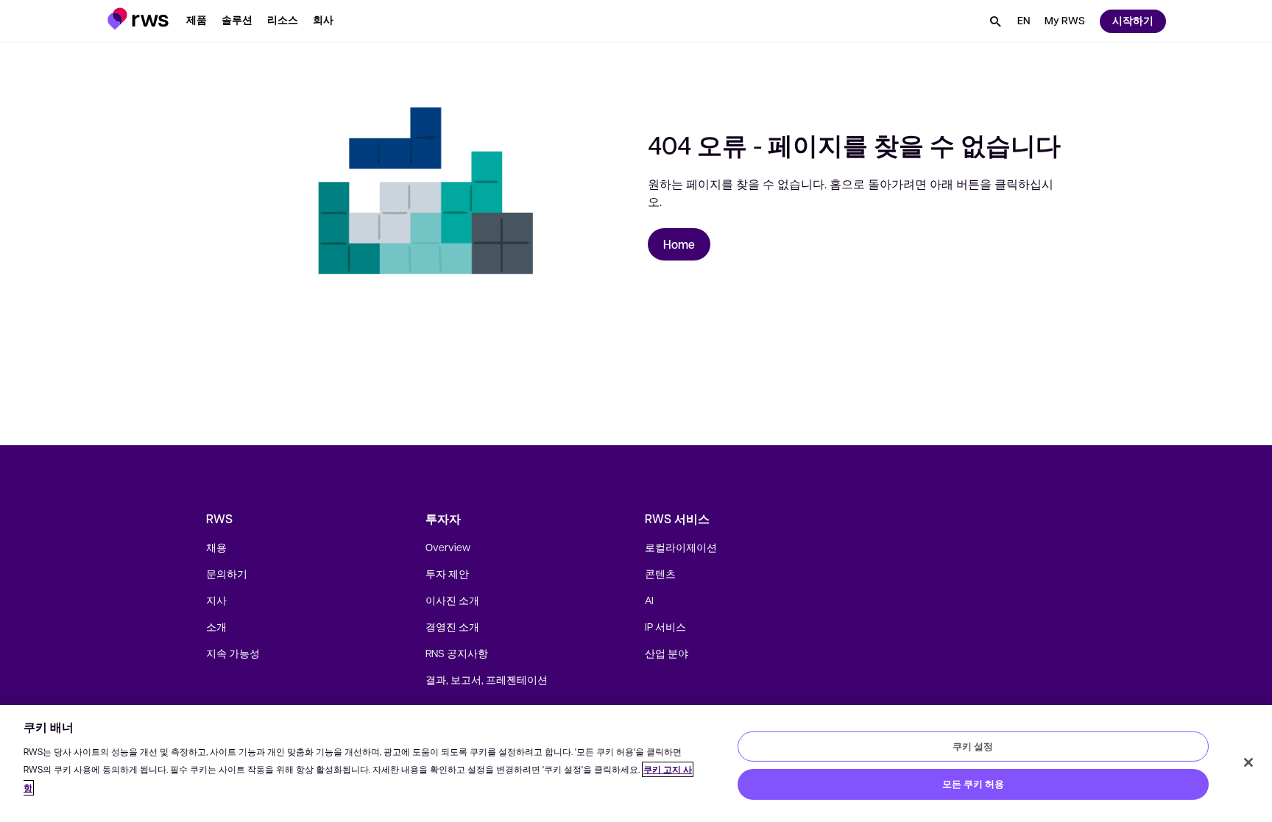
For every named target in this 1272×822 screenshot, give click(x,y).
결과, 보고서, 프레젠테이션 (486, 679)
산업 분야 (666, 652)
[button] (138, 19)
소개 (216, 626)
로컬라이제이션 (681, 546)
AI (649, 599)
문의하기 (226, 573)
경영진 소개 (452, 626)
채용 (216, 546)
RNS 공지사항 (456, 652)
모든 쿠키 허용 (973, 783)
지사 (216, 599)
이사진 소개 (452, 599)
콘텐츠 (660, 573)
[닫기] (1248, 762)
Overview (447, 546)
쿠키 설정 (973, 745)
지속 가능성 (233, 652)
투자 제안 (447, 573)
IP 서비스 (665, 626)
